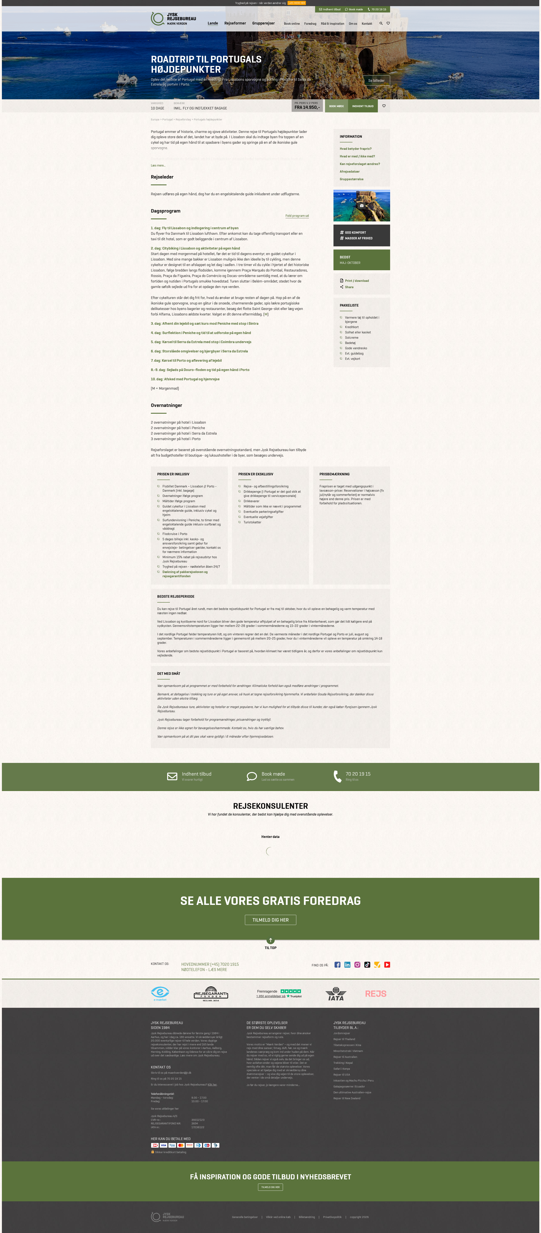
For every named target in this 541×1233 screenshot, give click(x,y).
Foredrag (310, 24)
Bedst (345, 257)
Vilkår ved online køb (278, 1217)
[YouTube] (387, 965)
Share (349, 287)
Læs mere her (296, 3)
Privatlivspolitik (332, 1217)
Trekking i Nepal (343, 1063)
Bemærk (179, 103)
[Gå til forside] (173, 19)
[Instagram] (357, 965)
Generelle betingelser (245, 1217)
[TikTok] (367, 965)
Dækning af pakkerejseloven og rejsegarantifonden (185, 574)
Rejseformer (235, 23)
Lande (213, 23)
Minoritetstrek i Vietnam (348, 1051)
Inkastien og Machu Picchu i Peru (353, 1080)
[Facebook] (337, 965)
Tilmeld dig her (271, 920)
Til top (270, 947)
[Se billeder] (361, 205)
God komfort (355, 232)
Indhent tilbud (331, 9)
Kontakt (367, 24)
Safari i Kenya (341, 1069)
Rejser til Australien (345, 1057)
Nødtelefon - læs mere (204, 969)
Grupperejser (263, 23)
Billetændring (307, 1217)
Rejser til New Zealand (346, 1098)
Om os (353, 24)
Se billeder (376, 80)
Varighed (157, 103)
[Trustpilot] (377, 965)
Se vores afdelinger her (165, 1108)
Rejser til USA (341, 1074)
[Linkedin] (347, 965)
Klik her (212, 1084)
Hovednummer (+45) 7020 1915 (210, 964)
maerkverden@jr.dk (179, 1073)
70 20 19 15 (379, 9)
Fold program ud (297, 215)
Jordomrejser (341, 1033)
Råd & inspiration (332, 24)
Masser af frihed (359, 238)
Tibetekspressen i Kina (347, 1045)
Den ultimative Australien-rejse (352, 1092)
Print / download (357, 281)
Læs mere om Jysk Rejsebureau (199, 1055)
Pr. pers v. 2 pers (306, 102)
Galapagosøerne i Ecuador (349, 1086)
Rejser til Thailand (344, 1039)
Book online (292, 24)
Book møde (356, 9)
